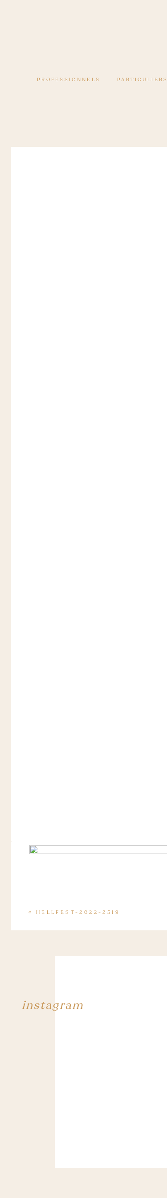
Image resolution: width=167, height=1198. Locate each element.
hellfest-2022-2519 (78, 912)
